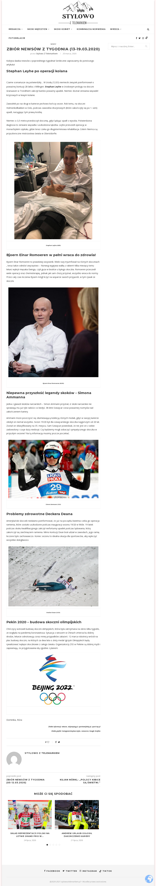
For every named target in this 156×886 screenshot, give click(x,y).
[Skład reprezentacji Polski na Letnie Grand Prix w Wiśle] (30, 814)
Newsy (53, 44)
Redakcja (15, 29)
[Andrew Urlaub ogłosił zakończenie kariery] (77, 814)
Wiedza (114, 29)
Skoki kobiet (62, 29)
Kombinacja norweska (91, 29)
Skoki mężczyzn (37, 29)
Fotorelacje (17, 38)
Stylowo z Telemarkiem (47, 53)
